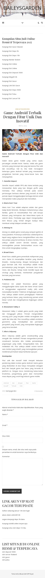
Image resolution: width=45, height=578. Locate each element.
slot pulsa (5, 560)
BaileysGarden (22, 7)
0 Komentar (39, 391)
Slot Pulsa (12, 94)
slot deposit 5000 (9, 552)
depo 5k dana (19, 519)
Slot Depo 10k (14, 55)
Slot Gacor (13, 81)
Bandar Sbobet (14, 60)
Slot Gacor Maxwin (16, 47)
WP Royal (30, 574)
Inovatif (6, 386)
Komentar (6, 456)
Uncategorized (22, 109)
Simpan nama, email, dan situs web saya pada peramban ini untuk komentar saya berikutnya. (19, 450)
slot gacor (6, 557)
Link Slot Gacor (14, 85)
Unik (21, 386)
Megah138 (13, 77)
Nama (5, 414)
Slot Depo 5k (14, 51)
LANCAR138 (15, 515)
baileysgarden (11, 391)
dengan (20, 383)
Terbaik (14, 386)
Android (6, 383)
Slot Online (13, 64)
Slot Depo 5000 (15, 90)
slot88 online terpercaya (18, 523)
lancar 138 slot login (22, 511)
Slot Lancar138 (14, 98)
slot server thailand (9, 554)
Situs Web (6, 436)
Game (34, 383)
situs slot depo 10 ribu (17, 528)
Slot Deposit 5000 (16, 72)
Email (4, 425)
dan (13, 383)
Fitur (27, 383)
